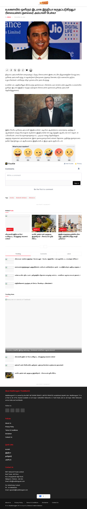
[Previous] (41, 246)
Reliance (32, 198)
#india (12, 198)
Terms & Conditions (11, 430)
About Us (8, 423)
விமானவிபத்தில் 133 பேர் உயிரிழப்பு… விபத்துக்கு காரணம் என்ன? (16, 236)
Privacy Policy (9, 426)
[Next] (45, 246)
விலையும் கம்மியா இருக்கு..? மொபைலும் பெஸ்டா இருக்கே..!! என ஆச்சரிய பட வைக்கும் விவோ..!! (47, 259)
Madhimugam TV (14, 506)
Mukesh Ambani (21, 198)
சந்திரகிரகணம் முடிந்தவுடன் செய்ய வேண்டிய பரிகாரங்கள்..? (34, 283)
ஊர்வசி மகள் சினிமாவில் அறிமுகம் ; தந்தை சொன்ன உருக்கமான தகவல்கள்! (39, 365)
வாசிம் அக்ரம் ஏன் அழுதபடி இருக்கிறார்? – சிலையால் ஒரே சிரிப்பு (42, 236)
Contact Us (8, 437)
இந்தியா (9, 229)
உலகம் (7, 449)
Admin (9, 17)
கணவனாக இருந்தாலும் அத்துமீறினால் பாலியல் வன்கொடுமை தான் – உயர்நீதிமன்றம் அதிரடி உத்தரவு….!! (48, 267)
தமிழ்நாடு (8, 456)
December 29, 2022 (19, 17)
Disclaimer (8, 433)
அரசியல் (8, 460)
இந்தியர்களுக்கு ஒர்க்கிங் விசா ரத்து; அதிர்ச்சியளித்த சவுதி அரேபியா (69, 236)
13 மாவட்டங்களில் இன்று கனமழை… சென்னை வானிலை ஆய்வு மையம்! (31, 350)
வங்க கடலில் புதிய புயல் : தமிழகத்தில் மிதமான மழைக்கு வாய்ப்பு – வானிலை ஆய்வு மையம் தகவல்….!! (47, 275)
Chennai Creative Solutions (34, 506)
